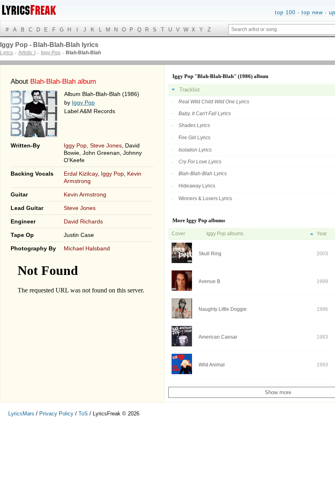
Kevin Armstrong (85, 194)
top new (312, 12)
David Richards (83, 221)
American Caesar (218, 337)
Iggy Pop (83, 102)
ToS (83, 414)
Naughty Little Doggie (223, 309)
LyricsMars (21, 414)
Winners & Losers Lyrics (205, 198)
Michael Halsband (87, 248)
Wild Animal (212, 365)
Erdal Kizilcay (81, 173)
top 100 (285, 12)
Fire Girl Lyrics (194, 138)
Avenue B (209, 281)
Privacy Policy (56, 414)
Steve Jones (106, 145)
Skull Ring (210, 254)
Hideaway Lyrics (197, 186)
